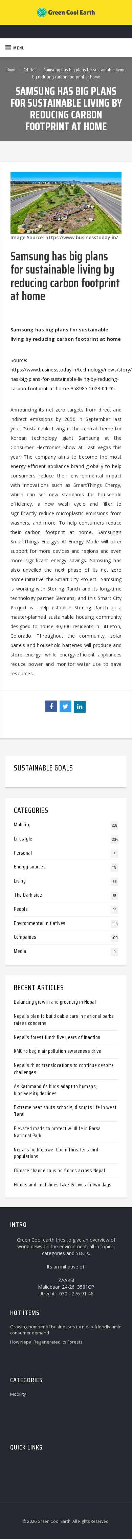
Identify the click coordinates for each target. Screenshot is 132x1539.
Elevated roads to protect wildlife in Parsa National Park (57, 1132)
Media (20, 951)
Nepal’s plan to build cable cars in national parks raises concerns (64, 1019)
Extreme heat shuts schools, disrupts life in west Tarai (65, 1110)
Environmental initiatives (40, 923)
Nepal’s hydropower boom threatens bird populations (56, 1153)
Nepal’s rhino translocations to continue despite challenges (64, 1068)
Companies (25, 937)
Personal (23, 853)
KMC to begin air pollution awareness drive (57, 1051)
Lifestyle (23, 838)
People (21, 909)
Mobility (22, 824)
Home (11, 69)
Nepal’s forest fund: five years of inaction (57, 1037)
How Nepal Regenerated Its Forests (46, 1342)
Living (20, 880)
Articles (30, 69)
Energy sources (30, 866)
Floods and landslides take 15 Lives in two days (63, 1184)
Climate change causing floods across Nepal (59, 1170)
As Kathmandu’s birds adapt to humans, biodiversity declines (55, 1090)
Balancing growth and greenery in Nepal (55, 1002)
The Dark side (28, 895)
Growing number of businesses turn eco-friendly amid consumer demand (66, 1330)
